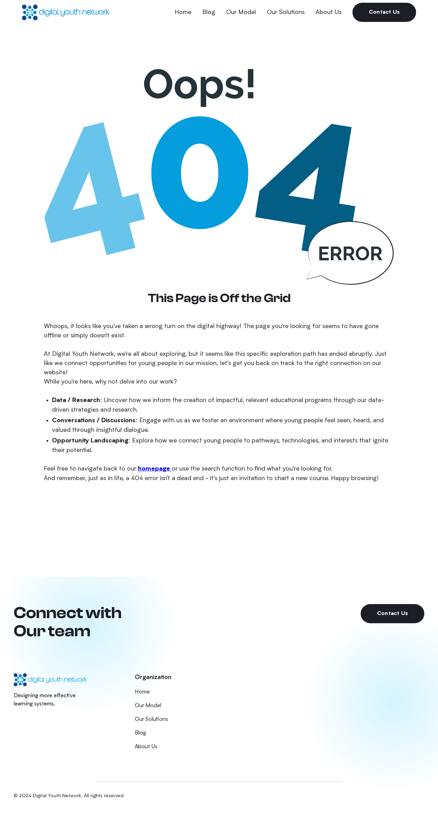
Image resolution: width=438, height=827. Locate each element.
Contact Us (384, 12)
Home (183, 12)
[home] (66, 12)
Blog (208, 12)
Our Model (241, 12)
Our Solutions (286, 12)
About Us (328, 12)
